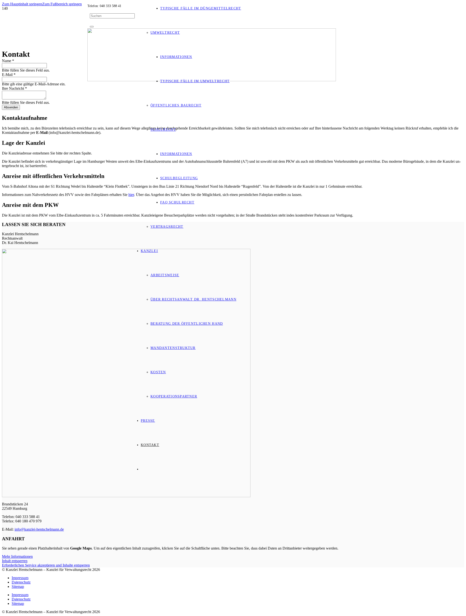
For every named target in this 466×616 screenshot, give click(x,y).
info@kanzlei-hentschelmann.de (39, 529)
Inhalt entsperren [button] (14, 561)
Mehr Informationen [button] (17, 556)
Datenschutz (21, 582)
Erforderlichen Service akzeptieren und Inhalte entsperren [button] (46, 565)
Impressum (20, 578)
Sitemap (18, 586)
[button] (22, 4)
